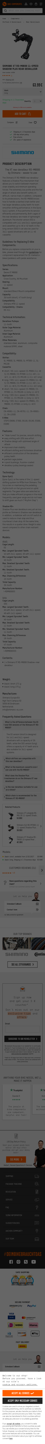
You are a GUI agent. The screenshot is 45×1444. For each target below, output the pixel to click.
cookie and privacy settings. (20, 1384)
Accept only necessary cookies (22, 1400)
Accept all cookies (20, 1393)
